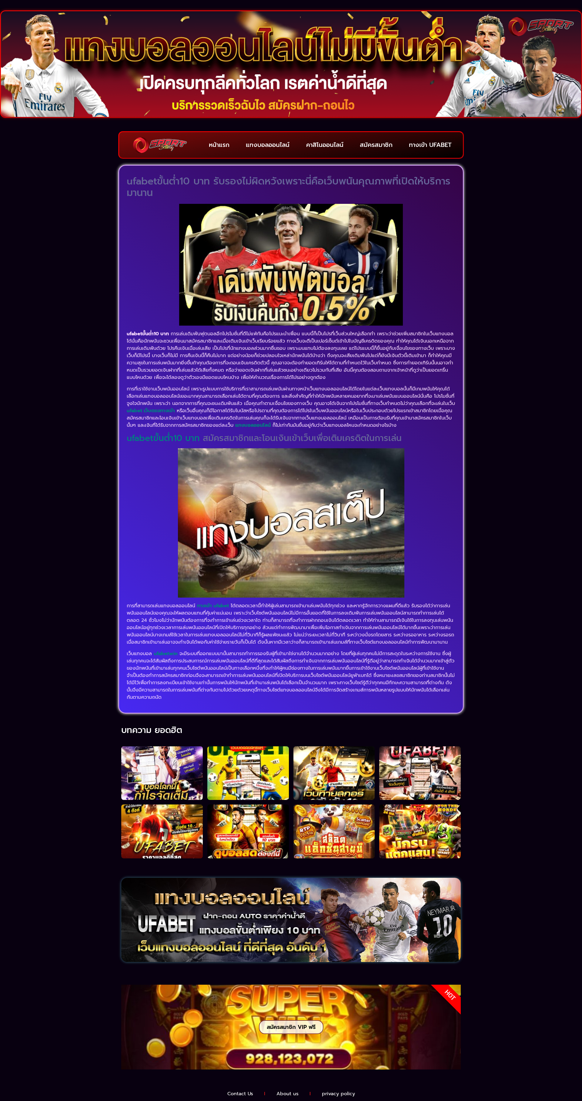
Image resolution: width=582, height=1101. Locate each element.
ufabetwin (166, 653)
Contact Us (240, 1093)
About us (287, 1093)
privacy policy (338, 1093)
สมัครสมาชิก (376, 144)
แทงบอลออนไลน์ (267, 144)
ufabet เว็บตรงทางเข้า (151, 410)
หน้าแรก (219, 144)
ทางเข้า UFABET (430, 144)
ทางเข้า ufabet (213, 605)
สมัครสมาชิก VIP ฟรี (291, 1027)
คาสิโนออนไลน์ (324, 144)
